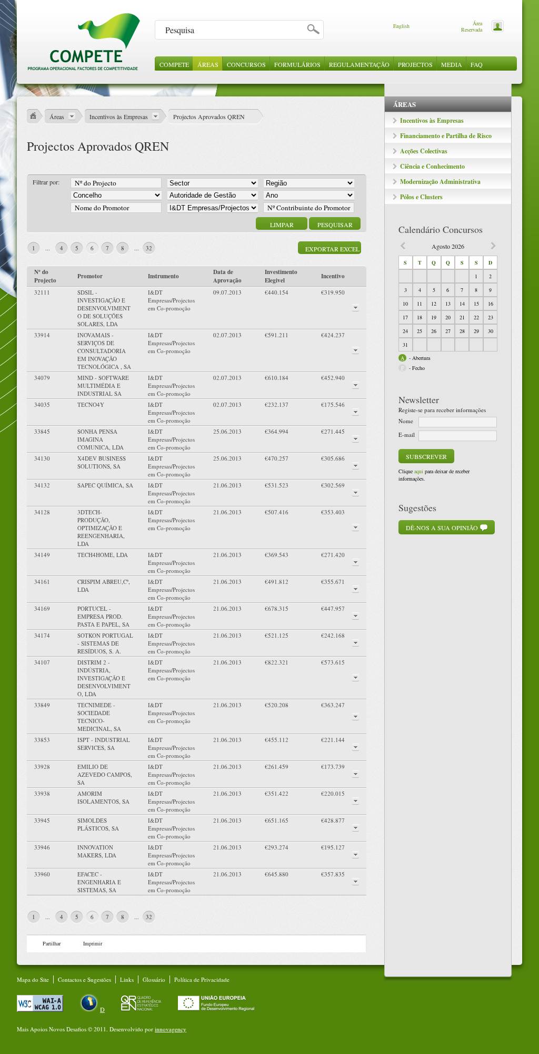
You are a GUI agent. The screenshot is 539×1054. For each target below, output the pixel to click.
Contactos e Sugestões (84, 979)
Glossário (154, 979)
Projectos (415, 64)
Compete (174, 64)
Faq (477, 64)
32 (149, 248)
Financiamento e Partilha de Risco (446, 135)
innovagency (170, 1029)
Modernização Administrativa (440, 181)
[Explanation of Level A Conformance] (41, 1009)
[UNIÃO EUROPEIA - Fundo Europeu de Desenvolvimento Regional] (216, 1009)
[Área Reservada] (495, 25)
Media (451, 64)
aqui (418, 471)
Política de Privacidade (201, 979)
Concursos (246, 64)
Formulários (297, 64)
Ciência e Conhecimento (432, 166)
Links (127, 979)
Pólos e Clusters (421, 196)
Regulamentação (359, 64)
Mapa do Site (33, 979)
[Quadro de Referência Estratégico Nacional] (142, 1009)
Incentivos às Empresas (432, 120)
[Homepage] (83, 68)
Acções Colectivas (423, 151)
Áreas (207, 64)
